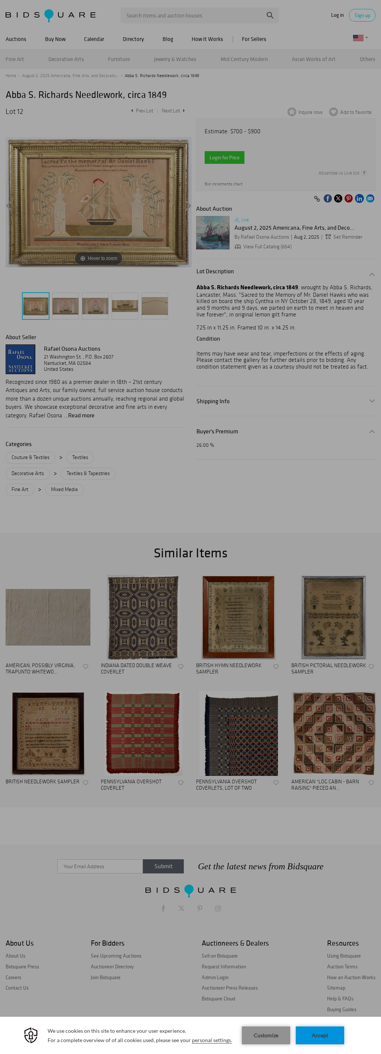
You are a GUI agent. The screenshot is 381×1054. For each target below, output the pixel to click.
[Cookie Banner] (190, 1035)
